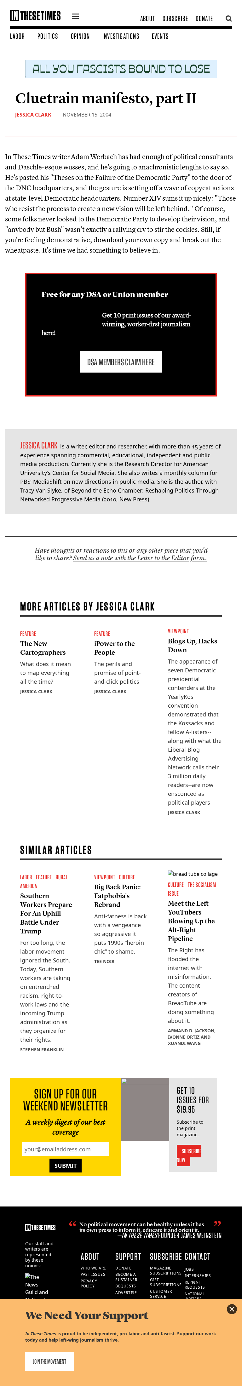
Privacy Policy (89, 1283)
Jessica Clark (33, 114)
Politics (47, 36)
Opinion (80, 36)
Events (160, 36)
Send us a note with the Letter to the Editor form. (140, 558)
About (147, 18)
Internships (198, 1275)
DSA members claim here (121, 362)
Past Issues (93, 1274)
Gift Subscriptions (166, 1282)
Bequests (125, 1286)
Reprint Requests (195, 1285)
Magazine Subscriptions (166, 1270)
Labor (17, 36)
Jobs (189, 1269)
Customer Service (161, 1294)
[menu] (75, 17)
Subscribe (175, 18)
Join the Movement (49, 1361)
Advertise (126, 1292)
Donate (204, 18)
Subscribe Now (189, 1155)
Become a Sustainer (126, 1277)
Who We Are (93, 1268)
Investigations (120, 36)
